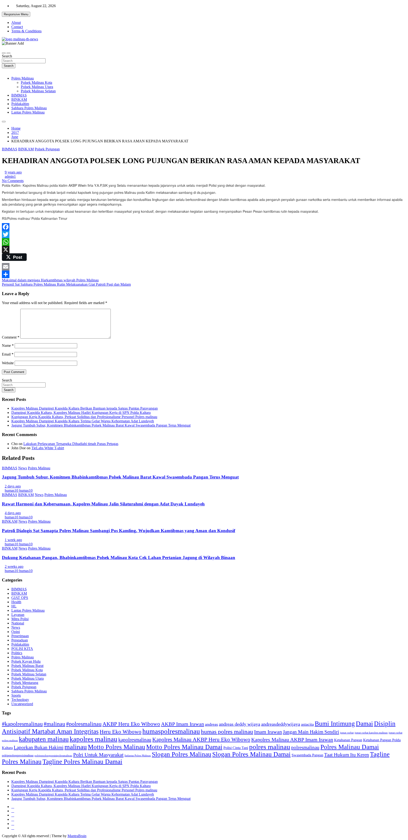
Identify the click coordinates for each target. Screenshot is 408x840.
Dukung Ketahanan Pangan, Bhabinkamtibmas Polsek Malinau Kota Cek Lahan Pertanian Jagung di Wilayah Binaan (118, 557)
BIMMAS (19, 95)
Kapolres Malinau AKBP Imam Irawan (292, 739)
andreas (211, 724)
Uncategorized (22, 704)
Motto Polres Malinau (116, 747)
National (17, 623)
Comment (10, 337)
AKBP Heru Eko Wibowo (131, 724)
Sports (16, 695)
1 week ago (13, 540)
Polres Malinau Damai (349, 747)
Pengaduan (19, 640)
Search (7, 56)
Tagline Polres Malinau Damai (82, 761)
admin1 (10, 176)
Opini (15, 632)
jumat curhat (347, 732)
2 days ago (13, 486)
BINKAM (19, 100)
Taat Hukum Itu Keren (346, 754)
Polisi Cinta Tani (235, 748)
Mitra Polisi (20, 619)
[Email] (204, 267)
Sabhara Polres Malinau (29, 108)
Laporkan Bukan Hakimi (39, 747)
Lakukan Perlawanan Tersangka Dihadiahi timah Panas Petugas (70, 444)
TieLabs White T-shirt (47, 448)
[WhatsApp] (204, 242)
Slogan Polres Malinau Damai (251, 754)
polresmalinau (305, 747)
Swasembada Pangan (307, 755)
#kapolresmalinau (22, 724)
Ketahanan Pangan (348, 740)
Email (7, 354)
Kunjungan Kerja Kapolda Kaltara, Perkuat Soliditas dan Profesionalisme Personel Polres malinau (84, 417)
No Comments (13, 181)
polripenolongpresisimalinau (18, 755)
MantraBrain (77, 836)
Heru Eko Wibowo (120, 732)
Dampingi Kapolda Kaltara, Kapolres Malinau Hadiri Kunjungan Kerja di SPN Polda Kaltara (81, 413)
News (22, 468)
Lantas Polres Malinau (28, 112)
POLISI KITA (22, 649)
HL (14, 606)
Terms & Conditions (26, 31)
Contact (17, 27)
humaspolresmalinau (171, 731)
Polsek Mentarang (24, 683)
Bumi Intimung (335, 723)
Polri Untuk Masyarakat (98, 755)
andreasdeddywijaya (280, 724)
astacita (307, 724)
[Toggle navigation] (4, 53)
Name (8, 346)
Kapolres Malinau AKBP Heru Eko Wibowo (201, 739)
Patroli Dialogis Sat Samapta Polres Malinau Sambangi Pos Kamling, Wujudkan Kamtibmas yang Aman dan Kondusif (118, 530)
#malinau (54, 724)
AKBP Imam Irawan (182, 724)
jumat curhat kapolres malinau (371, 732)
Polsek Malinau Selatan (38, 91)
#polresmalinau (84, 724)
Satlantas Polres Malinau (137, 755)
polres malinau (269, 747)
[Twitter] (204, 234)
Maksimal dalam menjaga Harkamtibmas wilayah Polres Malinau (50, 280)
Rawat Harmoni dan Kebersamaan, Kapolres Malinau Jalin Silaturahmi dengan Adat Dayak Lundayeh (103, 503)
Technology (20, 700)
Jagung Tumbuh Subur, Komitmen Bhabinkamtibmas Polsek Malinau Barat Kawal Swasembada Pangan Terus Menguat (101, 425)
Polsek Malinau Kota (36, 83)
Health (16, 602)
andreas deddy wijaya (239, 724)
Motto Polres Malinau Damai (184, 747)
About (16, 23)
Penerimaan (20, 636)
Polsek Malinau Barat (27, 666)
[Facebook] (204, 227)
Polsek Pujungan (47, 149)
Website (8, 363)
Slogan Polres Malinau (181, 754)
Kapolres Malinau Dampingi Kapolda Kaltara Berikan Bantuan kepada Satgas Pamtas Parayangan (84, 408)
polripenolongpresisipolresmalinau (53, 755)
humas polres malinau (227, 731)
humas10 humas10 (19, 490)
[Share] (204, 274)
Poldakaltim (20, 104)
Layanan (17, 615)
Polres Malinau (22, 78)
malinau (75, 747)
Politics (16, 653)
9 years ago (13, 172)
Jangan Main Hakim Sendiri (311, 732)
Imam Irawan (268, 732)
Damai (364, 723)
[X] (204, 249)
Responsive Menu (16, 14)
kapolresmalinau (134, 739)
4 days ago (13, 513)
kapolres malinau (93, 739)
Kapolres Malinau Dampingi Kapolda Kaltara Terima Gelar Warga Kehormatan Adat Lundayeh (82, 421)
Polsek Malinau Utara (37, 87)
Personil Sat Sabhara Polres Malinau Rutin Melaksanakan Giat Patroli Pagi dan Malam (66, 284)
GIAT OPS (19, 598)
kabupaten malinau (44, 739)
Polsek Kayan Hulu (26, 661)
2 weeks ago (14, 566)
